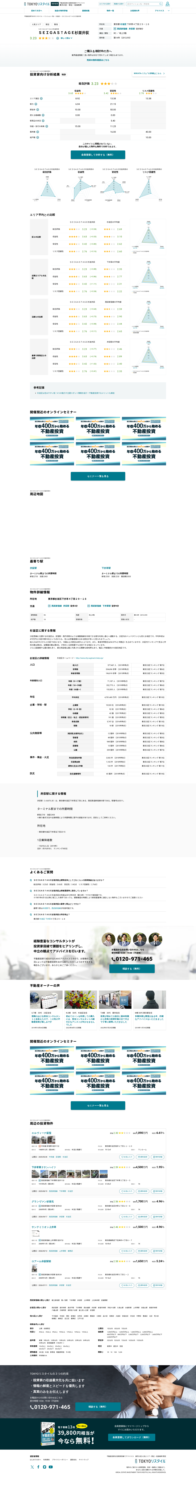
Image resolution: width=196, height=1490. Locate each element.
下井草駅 (107, 606)
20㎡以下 (42, 1349)
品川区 (105, 1316)
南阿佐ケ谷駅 (72, 1310)
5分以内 (117, 1340)
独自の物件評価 (61, 11)
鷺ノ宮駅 (64, 1300)
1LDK (120, 1352)
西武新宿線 (122, 29)
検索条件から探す (37, 1324)
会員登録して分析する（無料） (98, 154)
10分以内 (132, 1340)
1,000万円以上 (112, 1332)
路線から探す (119, 4)
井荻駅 (132, 29)
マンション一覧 (49, 16)
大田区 (118, 1316)
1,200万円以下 (145, 1334)
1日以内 (110, 1329)
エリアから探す (104, 4)
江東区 (99, 1316)
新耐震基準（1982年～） (56, 1343)
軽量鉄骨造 (60, 1352)
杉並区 (58, 16)
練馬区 (70, 1251)
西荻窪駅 (55, 1308)
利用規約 (46, 1460)
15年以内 (62, 1340)
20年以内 (70, 1340)
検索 (160, 4)
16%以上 (85, 1332)
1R (108, 1352)
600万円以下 (111, 1334)
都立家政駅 (56, 1300)
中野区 (138, 1316)
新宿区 (73, 1316)
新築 (40, 1340)
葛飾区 (73, 1319)
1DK (115, 1352)
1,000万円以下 (133, 1334)
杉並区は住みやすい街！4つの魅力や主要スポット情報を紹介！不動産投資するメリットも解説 (75, 393)
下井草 (48, 919)
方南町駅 (63, 1310)
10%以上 (62, 1332)
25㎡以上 (58, 1346)
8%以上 (55, 1332)
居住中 (115, 1346)
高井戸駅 (71, 1308)
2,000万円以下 (112, 1337)
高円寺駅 (63, 1308)
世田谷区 (125, 1316)
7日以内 (124, 1329)
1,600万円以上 (136, 1332)
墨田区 (92, 1316)
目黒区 (111, 1316)
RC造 (47, 1352)
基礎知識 (85, 11)
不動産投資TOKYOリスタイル (33, 16)
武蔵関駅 (104, 1300)
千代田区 (55, 1316)
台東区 (86, 1316)
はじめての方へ (35, 1460)
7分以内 (124, 1340)
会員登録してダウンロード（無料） (132, 1437)
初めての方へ (36, 11)
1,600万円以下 (157, 1334)
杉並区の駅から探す (38, 1308)
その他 (68, 1352)
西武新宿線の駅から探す (40, 1300)
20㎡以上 (50, 1346)
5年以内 (46, 1340)
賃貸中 (109, 1346)
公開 (40, 1329)
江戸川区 (80, 1319)
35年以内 (42, 1343)
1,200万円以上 (124, 1332)
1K (111, 1352)
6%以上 (48, 1332)
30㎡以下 (58, 1349)
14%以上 (77, 1332)
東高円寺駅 (153, 1308)
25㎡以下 (50, 1349)
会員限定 (47, 1329)
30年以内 (86, 1340)
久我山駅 (120, 1308)
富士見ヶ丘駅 (83, 1310)
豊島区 (145, 1316)
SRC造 (41, 1352)
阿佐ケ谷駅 (112, 1308)
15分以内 (140, 1340)
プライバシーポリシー (60, 1460)
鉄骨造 (52, 1352)
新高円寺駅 (102, 1308)
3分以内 (110, 1340)
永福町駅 (128, 1308)
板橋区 (54, 1319)
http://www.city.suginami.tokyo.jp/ (89, 658)
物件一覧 (110, 11)
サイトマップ (83, 1460)
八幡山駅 (55, 1310)
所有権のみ (43, 1356)
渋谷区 (132, 1316)
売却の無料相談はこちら (98, 60)
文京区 (79, 1316)
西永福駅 (87, 1308)
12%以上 (70, 1332)
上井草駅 (62, 1251)
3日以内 (117, 1329)
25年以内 (78, 1340)
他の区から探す (36, 1316)
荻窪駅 (58, 1157)
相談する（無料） (132, 968)
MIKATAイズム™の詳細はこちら (148, 73)
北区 (150, 1316)
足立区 (67, 1319)
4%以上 (41, 1332)
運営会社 (73, 1460)
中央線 (51, 1157)
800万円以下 (122, 1334)
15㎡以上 (42, 1346)
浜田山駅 (144, 1308)
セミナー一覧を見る (98, 476)
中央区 (62, 1316)
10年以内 (54, 1340)
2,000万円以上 (147, 1332)
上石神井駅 (96, 1300)
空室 (121, 1346)
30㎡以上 (66, 1346)
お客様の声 (134, 11)
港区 (67, 1316)
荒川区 (156, 1316)
